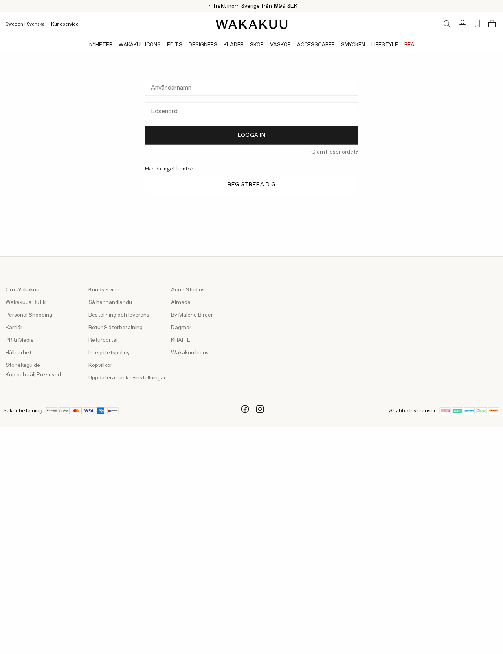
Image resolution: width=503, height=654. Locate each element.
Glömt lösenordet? (334, 152)
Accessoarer (316, 45)
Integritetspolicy (109, 352)
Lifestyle (384, 45)
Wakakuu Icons (140, 45)
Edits (174, 45)
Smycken (353, 45)
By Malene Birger (192, 315)
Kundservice (65, 24)
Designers (203, 45)
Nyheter (100, 45)
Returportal (102, 340)
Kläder (234, 45)
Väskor (280, 45)
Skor (257, 45)
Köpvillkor (100, 365)
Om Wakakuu (22, 289)
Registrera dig (251, 184)
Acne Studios (188, 289)
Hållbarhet (18, 352)
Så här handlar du (110, 302)
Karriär (14, 327)
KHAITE (181, 340)
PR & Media (20, 340)
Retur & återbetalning (115, 327)
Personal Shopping (29, 315)
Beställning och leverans (118, 315)
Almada (181, 302)
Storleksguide (23, 365)
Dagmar (181, 327)
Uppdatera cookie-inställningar (127, 377)
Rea (409, 45)
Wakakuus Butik (26, 302)
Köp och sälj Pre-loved (33, 374)
